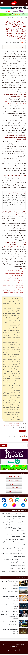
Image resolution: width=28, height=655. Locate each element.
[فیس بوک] (19, 650)
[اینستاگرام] (12, 650)
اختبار (14, 423)
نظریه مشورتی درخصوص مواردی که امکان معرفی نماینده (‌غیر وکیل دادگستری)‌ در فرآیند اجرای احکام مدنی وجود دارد (13, 516)
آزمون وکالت (17, 423)
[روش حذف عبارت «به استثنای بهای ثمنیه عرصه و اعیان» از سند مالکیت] (23, 598)
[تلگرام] (8, 650)
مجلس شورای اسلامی (5, 425)
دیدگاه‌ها (25, 440)
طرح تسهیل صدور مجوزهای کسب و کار (14, 425)
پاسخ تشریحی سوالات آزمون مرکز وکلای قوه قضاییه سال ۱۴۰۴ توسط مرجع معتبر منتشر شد (13, 571)
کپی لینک (22, 431)
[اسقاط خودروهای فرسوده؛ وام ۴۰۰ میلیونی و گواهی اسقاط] (23, 590)
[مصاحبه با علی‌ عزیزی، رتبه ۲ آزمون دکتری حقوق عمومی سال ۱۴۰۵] (23, 623)
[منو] (2, 3)
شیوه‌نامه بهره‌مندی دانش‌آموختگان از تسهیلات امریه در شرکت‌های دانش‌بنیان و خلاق (13, 542)
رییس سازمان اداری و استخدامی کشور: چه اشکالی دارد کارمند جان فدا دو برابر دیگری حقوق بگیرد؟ (9, 614)
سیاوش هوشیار (18, 644)
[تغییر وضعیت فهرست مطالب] (16, 47)
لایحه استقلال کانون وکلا (11, 247)
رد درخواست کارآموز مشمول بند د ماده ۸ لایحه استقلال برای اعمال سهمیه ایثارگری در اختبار (14, 273)
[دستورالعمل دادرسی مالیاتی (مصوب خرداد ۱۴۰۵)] (23, 606)
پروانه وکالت (10, 423)
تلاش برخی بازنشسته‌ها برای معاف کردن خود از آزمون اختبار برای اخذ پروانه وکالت (13, 280)
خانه (25, 17)
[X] (16, 650)
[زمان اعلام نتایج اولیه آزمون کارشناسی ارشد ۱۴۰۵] (23, 583)
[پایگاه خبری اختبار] (14, 3)
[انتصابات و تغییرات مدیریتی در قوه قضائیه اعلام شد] (23, 631)
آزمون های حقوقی (21, 17)
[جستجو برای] (26, 3)
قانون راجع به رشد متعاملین (17, 565)
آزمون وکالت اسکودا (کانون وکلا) (13, 17)
